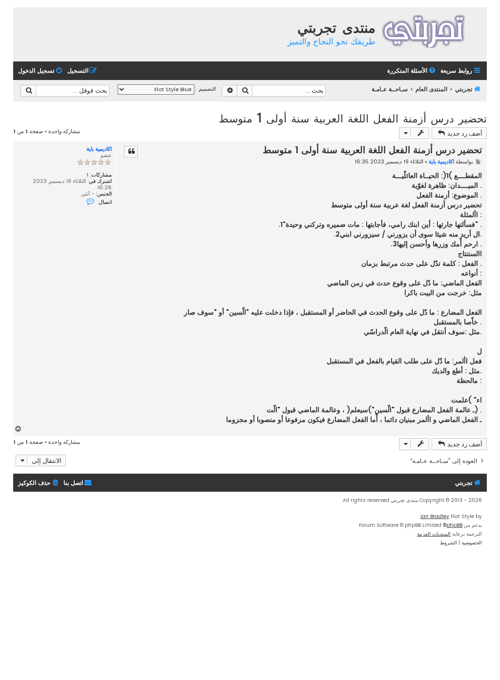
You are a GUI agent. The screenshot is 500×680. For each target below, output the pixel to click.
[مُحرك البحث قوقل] (28, 91)
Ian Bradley (434, 516)
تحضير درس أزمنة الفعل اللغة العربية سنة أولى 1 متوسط (353, 117)
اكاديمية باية (99, 149)
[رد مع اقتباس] (131, 152)
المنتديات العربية (434, 534)
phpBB (454, 525)
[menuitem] (412, 71)
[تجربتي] (429, 30)
